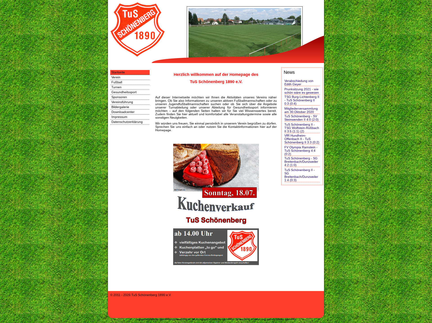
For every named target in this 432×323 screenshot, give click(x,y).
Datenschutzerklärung (127, 122)
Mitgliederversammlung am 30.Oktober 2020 (301, 110)
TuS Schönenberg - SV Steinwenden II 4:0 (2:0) (301, 118)
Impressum (119, 117)
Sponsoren (119, 97)
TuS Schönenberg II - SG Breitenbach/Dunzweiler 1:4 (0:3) (301, 175)
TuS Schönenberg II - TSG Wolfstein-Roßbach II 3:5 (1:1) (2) (301, 128)
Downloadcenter (123, 112)
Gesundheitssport (124, 92)
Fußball (116, 82)
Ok (216, 322)
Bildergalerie (120, 107)
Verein (115, 77)
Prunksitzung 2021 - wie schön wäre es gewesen (301, 91)
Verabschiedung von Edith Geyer (298, 82)
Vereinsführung (122, 102)
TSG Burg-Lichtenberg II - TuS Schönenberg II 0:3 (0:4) (301, 100)
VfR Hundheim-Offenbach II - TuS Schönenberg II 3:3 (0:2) (301, 139)
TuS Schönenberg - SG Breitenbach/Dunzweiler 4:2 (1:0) (301, 162)
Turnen (116, 87)
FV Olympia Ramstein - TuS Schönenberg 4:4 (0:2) (300, 151)
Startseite (118, 72)
